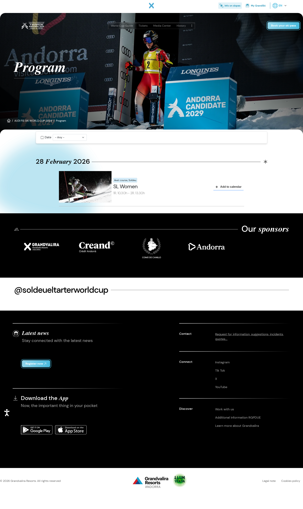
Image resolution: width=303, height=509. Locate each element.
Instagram (222, 362)
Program (61, 121)
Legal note (269, 481)
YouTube (221, 387)
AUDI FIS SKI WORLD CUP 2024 (33, 121)
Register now (34, 363)
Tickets (143, 26)
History (181, 26)
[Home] (151, 5)
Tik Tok (220, 370)
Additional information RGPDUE (238, 417)
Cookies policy (290, 481)
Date (48, 137)
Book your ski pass (283, 25)
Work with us (224, 409)
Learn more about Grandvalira (237, 426)
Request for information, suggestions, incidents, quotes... (249, 336)
